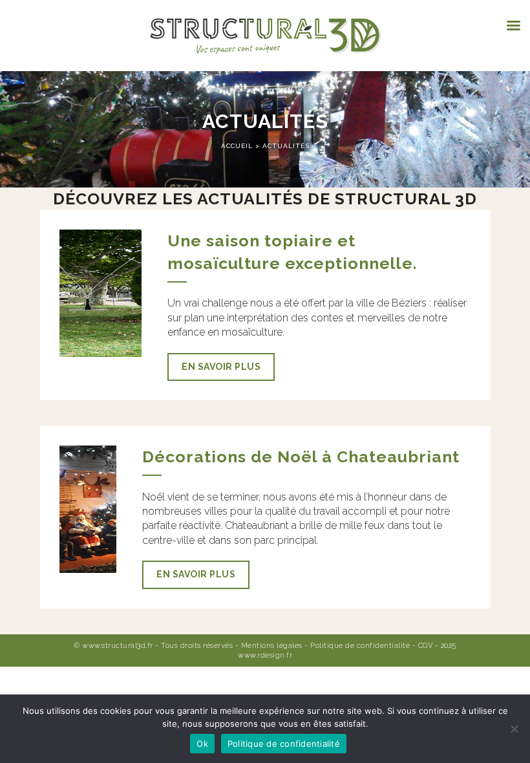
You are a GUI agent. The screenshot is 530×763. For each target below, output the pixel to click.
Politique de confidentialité (360, 645)
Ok (202, 743)
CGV (425, 645)
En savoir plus (221, 366)
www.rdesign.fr (265, 655)
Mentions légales (271, 645)
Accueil (238, 145)
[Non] (513, 728)
